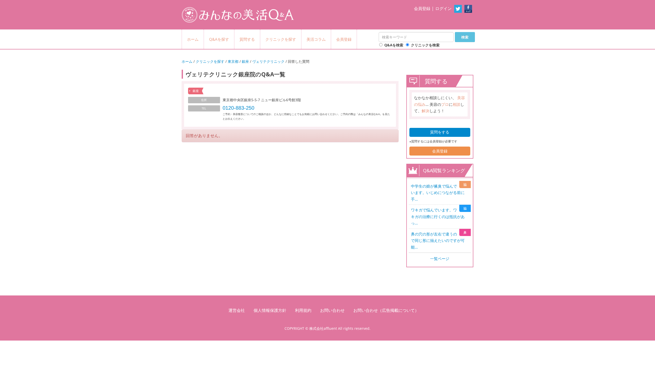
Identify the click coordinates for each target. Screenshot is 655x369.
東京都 (233, 61)
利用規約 (303, 310)
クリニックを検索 (425, 45)
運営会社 (236, 310)
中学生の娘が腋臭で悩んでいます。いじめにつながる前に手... (438, 192)
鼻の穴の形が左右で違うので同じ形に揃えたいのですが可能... (438, 240)
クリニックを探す (280, 39)
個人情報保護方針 (270, 310)
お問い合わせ (332, 310)
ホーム (193, 39)
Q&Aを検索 (393, 45)
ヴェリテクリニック (268, 61)
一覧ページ (439, 258)
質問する (247, 39)
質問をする (439, 132)
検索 (464, 37)
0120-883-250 (238, 108)
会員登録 (422, 8)
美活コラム (316, 39)
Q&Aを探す (219, 39)
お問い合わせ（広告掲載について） (386, 310)
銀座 (245, 61)
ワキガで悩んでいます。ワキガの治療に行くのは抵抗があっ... (438, 216)
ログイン (443, 8)
